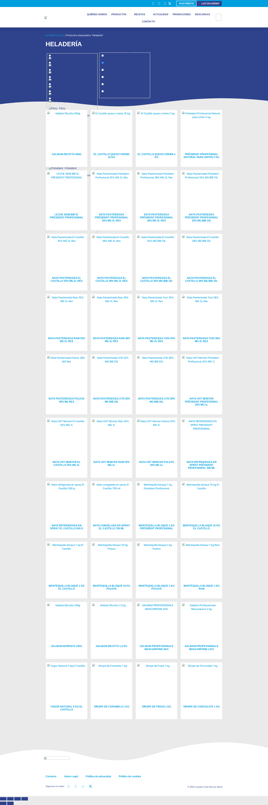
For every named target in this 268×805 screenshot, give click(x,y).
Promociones (182, 14)
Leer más (66, 160)
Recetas (139, 14)
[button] (218, 12)
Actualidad (160, 14)
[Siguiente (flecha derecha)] (10, 803)
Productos (118, 14)
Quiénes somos (97, 14)
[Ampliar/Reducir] (3, 799)
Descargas (202, 14)
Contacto (148, 21)
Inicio (48, 35)
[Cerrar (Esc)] (24, 799)
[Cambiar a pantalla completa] (10, 799)
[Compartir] (17, 799)
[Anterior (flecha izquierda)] (3, 803)
